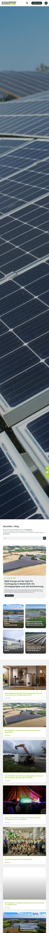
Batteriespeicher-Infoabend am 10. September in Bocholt (13, 648)
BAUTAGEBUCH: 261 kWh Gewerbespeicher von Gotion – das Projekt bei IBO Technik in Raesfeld (24, 777)
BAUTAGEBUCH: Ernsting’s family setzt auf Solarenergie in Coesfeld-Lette (24, 904)
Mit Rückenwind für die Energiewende (18, 859)
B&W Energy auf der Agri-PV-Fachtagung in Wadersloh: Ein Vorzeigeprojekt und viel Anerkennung (23, 584)
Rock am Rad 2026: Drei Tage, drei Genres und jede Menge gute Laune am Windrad (23, 818)
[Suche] (44, 538)
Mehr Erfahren (7, 698)
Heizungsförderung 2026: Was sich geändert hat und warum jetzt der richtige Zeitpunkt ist (23, 694)
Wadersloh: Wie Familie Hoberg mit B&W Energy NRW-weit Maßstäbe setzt (35, 623)
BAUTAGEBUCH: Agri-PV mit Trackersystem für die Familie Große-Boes (35, 648)
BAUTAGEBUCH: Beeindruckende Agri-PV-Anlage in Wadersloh (23, 731)
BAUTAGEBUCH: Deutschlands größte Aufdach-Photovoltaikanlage (11, 622)
